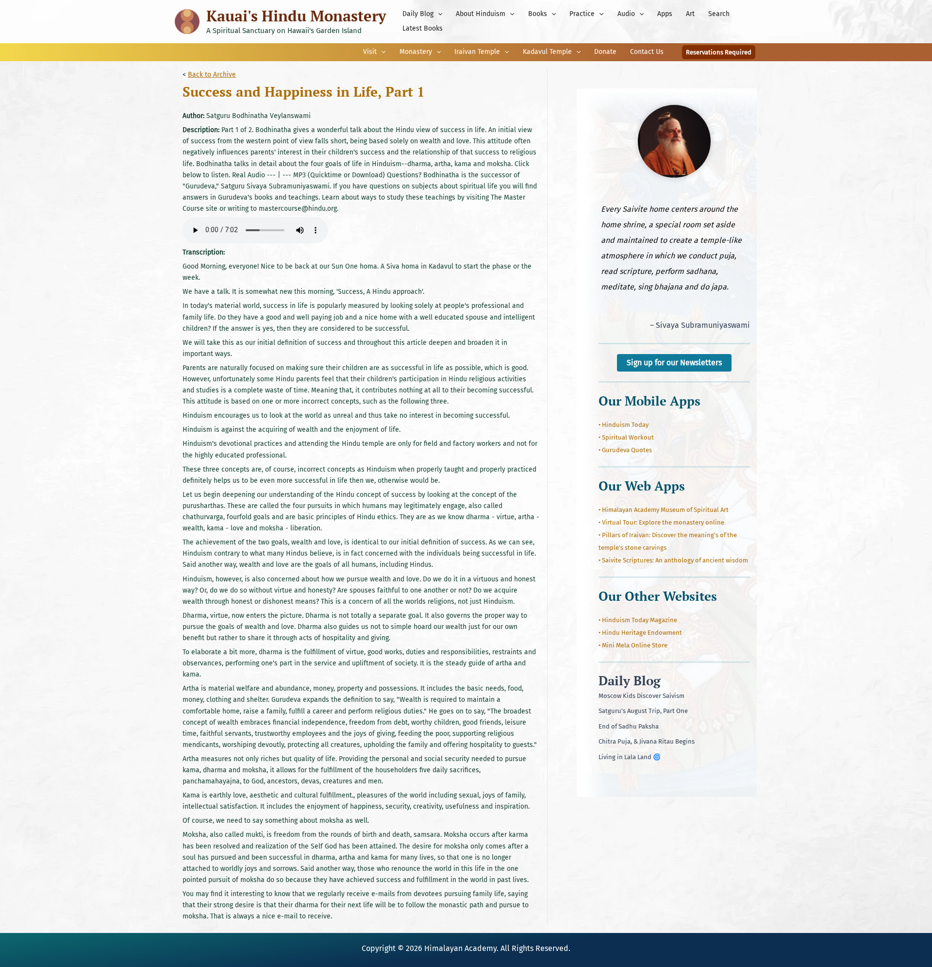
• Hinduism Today (624, 424)
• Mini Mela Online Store (633, 645)
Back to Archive (212, 74)
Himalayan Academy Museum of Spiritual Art (665, 509)
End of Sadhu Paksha (629, 726)
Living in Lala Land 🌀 (630, 757)
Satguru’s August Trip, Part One (643, 710)
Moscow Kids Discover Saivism (641, 695)
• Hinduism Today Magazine (638, 620)
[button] (437, 14)
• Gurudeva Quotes (625, 450)
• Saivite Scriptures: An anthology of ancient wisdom (673, 560)
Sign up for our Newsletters (674, 362)
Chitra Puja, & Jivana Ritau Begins (647, 741)
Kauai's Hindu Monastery (296, 16)
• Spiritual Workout (626, 437)
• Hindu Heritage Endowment (640, 632)
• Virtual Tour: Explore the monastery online (661, 522)
